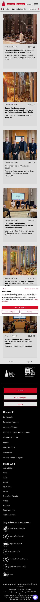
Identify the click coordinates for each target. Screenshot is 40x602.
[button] (5, 289)
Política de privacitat (31, 289)
